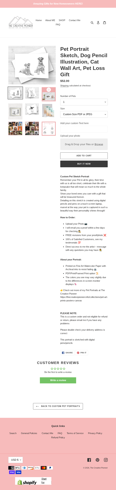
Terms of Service (75, 433)
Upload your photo (70, 136)
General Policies (29, 433)
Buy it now (84, 164)
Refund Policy (58, 437)
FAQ (60, 433)
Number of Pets (68, 96)
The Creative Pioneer (99, 468)
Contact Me (47, 433)
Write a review (58, 380)
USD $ (14, 460)
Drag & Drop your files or (84, 144)
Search (12, 433)
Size (62, 108)
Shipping (64, 85)
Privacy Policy (95, 433)
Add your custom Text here (74, 123)
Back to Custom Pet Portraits (60, 406)
